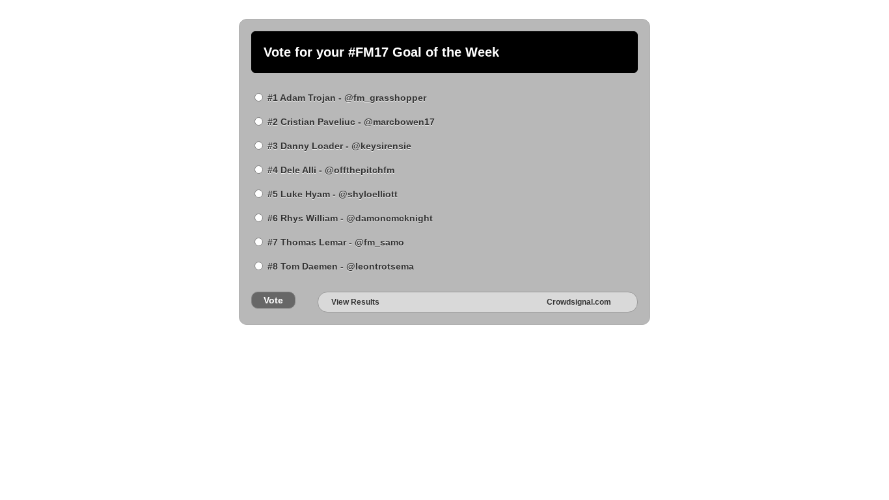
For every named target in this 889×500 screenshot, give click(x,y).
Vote (273, 300)
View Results (355, 302)
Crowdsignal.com (579, 302)
